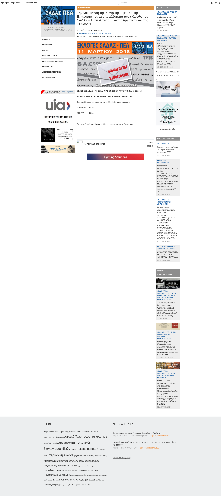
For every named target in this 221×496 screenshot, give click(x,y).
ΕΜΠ (46, 456)
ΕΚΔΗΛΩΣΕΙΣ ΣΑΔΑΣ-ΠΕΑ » (167, 77)
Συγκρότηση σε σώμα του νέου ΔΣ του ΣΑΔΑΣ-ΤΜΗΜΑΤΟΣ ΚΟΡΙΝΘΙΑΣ (167, 254)
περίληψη (102, 449)
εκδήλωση (76, 436)
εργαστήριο (53, 485)
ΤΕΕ (70, 485)
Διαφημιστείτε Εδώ (168, 129)
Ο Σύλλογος (47, 39)
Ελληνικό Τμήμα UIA (81, 485)
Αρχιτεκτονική (48, 77)
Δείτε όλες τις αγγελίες (122, 458)
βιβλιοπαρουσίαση (63, 485)
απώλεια (47, 443)
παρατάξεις (88, 432)
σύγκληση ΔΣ (85, 480)
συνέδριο (80, 432)
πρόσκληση (93, 470)
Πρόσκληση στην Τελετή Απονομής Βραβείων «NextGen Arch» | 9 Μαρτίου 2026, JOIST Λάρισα (167, 22)
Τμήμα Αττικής (74, 475)
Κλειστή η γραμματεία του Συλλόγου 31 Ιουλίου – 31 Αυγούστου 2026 (167, 149)
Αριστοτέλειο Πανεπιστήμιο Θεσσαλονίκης (91, 456)
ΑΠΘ (75, 479)
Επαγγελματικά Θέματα (52, 61)
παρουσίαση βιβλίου (85, 475)
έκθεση (73, 449)
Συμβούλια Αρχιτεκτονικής (67, 432)
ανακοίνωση (65, 479)
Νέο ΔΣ (96, 432)
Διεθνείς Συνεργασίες (51, 72)
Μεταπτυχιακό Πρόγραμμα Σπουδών (74, 470)
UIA (67, 436)
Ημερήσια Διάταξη (88, 448)
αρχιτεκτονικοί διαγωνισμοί (86, 466)
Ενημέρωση (47, 45)
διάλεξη (73, 465)
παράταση (64, 442)
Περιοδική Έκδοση (50, 56)
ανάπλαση (54, 432)
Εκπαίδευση (47, 67)
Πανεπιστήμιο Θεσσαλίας (57, 475)
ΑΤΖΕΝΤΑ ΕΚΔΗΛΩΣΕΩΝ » (167, 72)
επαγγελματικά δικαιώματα (54, 437)
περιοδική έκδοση (62, 455)
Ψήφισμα (47, 432)
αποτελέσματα (51, 470)
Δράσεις (45, 50)
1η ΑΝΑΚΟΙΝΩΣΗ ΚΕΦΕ (94, 144)
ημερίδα (55, 443)
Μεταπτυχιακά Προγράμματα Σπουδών (64, 461)
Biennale (56, 480)
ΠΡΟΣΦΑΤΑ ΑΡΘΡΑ (165, 138)
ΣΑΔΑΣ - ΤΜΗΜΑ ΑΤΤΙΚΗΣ (95, 437)
